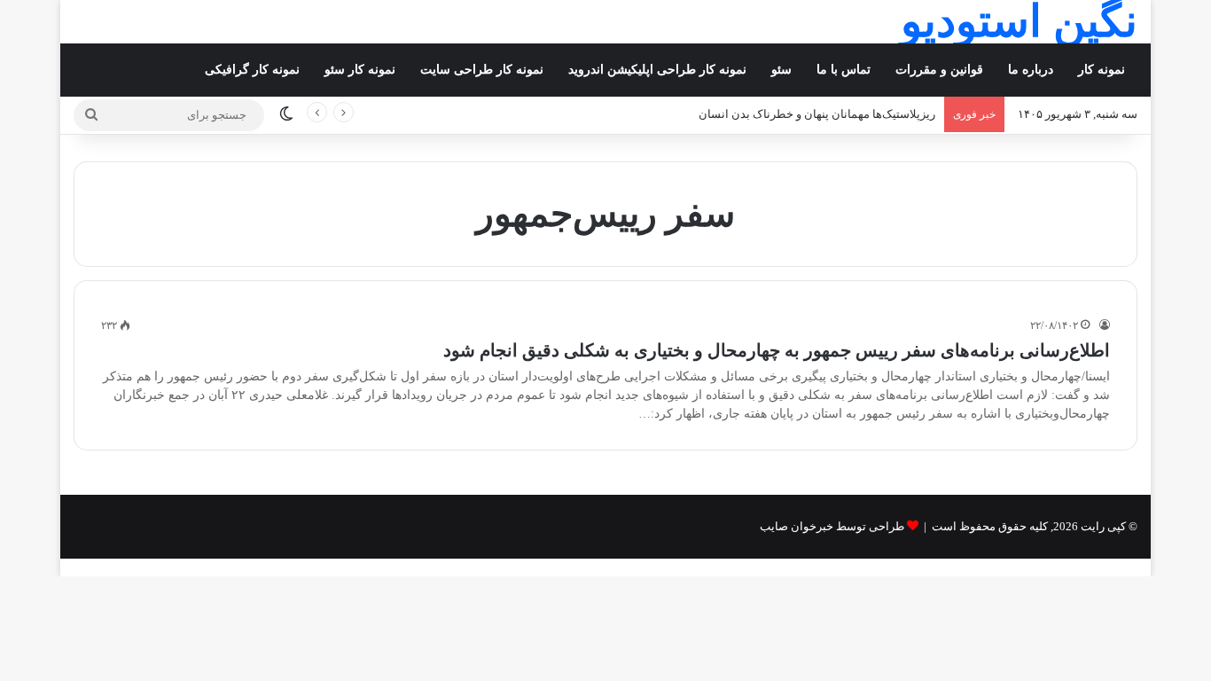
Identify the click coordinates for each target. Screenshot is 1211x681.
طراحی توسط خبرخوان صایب (832, 526)
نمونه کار (1101, 69)
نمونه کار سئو (359, 69)
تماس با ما (843, 69)
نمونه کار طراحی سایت (481, 69)
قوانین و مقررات (939, 69)
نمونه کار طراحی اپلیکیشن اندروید (657, 69)
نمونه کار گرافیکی (252, 69)
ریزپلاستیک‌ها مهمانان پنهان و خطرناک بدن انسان (817, 114)
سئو (781, 69)
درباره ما (1030, 69)
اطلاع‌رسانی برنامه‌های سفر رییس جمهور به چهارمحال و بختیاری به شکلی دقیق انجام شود (776, 350)
